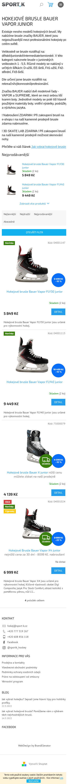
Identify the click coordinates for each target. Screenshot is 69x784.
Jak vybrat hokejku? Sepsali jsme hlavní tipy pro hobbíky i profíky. (34, 701)
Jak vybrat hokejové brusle (48, 146)
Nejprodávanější (43, 214)
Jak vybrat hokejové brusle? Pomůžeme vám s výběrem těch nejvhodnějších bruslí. (32, 713)
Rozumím (34, 781)
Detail (58, 311)
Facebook (12, 642)
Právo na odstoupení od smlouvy (20, 676)
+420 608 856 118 (18, 636)
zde (61, 777)
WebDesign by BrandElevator (34, 745)
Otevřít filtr (34, 232)
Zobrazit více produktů (33, 203)
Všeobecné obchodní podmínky (19, 667)
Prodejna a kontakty (13, 662)
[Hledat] (41, 4)
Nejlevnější (10, 214)
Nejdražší (25, 214)
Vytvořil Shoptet (38, 764)
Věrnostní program (12, 681)
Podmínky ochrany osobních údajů (21, 672)
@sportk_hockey (16, 647)
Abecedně (9, 221)
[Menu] (60, 4)
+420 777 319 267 (17, 631)
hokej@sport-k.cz (17, 626)
